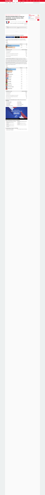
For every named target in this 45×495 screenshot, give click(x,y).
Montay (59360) (8, 103)
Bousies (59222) (8, 104)
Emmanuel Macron (10, 70)
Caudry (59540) (15, 23)
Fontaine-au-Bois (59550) (20, 104)
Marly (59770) (25, 23)
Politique (6, 2)
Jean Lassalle (9, 79)
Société (10, 2)
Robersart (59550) (19, 105)
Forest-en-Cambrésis (19, 27)
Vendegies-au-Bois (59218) (9, 105)
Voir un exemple (37, 16)
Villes (23, 2)
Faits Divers (13, 2)
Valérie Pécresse (10, 72)
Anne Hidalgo (9, 81)
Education (17, 2)
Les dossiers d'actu (31, 18)
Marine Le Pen (9, 45)
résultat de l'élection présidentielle (10, 58)
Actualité (30, 16)
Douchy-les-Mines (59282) (20, 23)
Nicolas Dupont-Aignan (11, 86)
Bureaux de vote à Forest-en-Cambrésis (11, 121)
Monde (20, 2)
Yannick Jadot (9, 83)
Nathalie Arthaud (10, 88)
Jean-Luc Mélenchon (10, 74)
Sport (30, 17)
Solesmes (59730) (19, 103)
